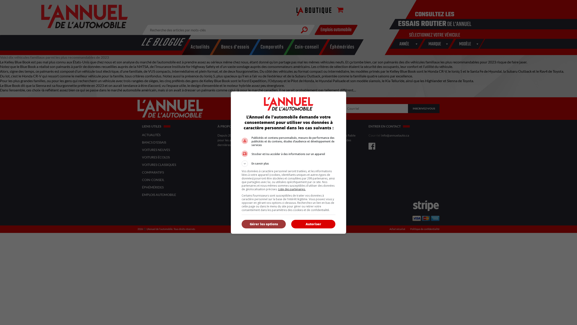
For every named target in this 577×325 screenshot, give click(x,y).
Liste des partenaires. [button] (292, 189)
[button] (288, 163)
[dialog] (288, 162)
